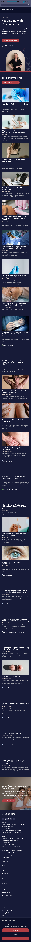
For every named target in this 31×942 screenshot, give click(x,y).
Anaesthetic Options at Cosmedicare (15, 104)
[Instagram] (3, 819)
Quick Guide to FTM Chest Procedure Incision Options (15, 160)
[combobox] (14, 5)
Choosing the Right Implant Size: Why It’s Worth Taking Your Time (15, 333)
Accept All (15, 930)
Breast (4, 865)
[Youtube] (13, 819)
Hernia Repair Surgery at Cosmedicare (11, 449)
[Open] (29, 10)
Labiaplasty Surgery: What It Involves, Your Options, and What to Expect (15, 591)
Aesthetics (5, 890)
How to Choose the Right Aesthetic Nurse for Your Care (14, 534)
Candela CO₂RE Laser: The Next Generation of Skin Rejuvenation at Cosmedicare (14, 761)
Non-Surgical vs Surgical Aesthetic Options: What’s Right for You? (14, 304)
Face (3, 870)
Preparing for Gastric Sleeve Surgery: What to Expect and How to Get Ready (15, 620)
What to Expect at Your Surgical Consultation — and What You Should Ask (15, 506)
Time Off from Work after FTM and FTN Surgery (14, 189)
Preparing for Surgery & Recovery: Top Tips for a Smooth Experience (15, 648)
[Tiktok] (8, 819)
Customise (15, 934)
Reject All (15, 938)
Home (3, 17)
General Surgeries (7, 879)
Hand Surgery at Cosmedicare (13, 733)
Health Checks (6, 887)
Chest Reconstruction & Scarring (13, 676)
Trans (3, 876)
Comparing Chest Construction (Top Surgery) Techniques (15, 392)
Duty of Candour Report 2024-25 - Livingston (11, 830)
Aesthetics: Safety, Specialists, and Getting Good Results (14, 276)
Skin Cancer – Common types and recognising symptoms (14, 477)
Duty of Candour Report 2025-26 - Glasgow (11, 846)
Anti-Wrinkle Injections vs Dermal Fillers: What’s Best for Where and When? (14, 362)
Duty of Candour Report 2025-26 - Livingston (11, 832)
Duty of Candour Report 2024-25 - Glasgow (11, 844)
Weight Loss (5, 873)
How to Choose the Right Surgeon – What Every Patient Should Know (14, 247)
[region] (15, 930)
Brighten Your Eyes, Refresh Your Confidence (13, 563)
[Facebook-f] (5, 819)
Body (3, 868)
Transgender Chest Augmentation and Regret (15, 704)
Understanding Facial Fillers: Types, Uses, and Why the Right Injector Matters (14, 218)
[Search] (28, 5)
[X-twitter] (11, 819)
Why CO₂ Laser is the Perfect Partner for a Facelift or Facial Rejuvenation (15, 131)
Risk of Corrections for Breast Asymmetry (12, 420)
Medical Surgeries (7, 892)
